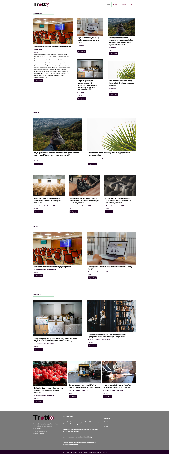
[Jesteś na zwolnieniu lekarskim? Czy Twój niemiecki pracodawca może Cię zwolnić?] (119, 372)
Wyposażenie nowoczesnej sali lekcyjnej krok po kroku (52, 46)
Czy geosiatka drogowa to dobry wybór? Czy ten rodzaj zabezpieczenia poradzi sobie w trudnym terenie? (118, 200)
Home (108, 4)
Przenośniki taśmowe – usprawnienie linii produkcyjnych (77, 437)
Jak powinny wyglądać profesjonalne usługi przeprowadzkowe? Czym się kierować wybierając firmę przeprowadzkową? (87, 85)
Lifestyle (123, 4)
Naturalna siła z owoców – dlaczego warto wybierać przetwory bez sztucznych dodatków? (48, 390)
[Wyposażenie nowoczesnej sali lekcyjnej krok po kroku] (53, 31)
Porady (132, 4)
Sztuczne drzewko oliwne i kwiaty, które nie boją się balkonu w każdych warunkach (121, 83)
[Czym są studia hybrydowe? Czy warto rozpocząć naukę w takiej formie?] (90, 26)
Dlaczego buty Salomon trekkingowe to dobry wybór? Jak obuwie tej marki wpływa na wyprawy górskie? (84, 200)
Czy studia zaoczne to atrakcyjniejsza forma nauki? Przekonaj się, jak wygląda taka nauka (47, 200)
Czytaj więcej (38, 80)
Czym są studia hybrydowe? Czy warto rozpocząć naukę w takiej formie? (88, 40)
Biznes (115, 4)
